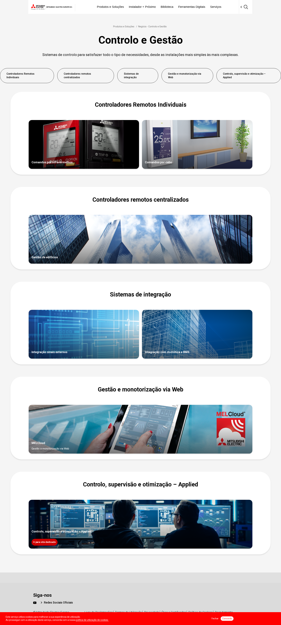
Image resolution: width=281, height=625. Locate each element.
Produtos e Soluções (110, 6)
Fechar (215, 618)
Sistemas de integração (131, 75)
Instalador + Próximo (142, 6)
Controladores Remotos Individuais (20, 75)
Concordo (227, 618)
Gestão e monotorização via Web (184, 75)
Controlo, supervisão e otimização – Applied (244, 75)
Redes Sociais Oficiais (58, 602)
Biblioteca (167, 6)
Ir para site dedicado (44, 542)
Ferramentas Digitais (191, 6)
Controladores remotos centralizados (77, 75)
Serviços (215, 6)
